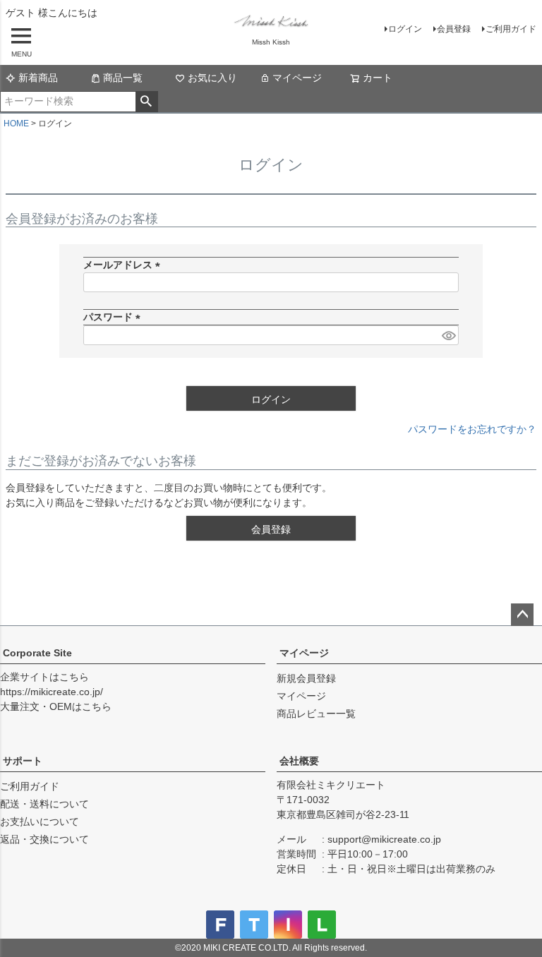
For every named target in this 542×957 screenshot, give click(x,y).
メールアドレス (124, 264)
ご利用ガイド (511, 29)
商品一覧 (123, 77)
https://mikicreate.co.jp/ (51, 691)
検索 (146, 102)
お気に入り (212, 77)
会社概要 (299, 760)
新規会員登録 (306, 678)
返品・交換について (44, 839)
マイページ (297, 77)
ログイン (405, 29)
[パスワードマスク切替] (448, 335)
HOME (16, 123)
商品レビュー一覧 (316, 713)
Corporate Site (37, 652)
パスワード (114, 317)
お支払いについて (39, 821)
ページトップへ (522, 614)
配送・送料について (44, 803)
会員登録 (454, 29)
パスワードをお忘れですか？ (472, 429)
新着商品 (38, 77)
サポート (22, 760)
